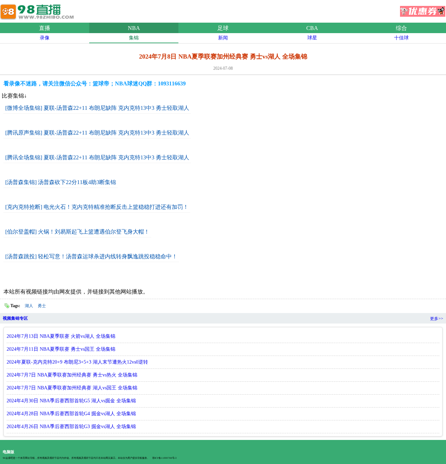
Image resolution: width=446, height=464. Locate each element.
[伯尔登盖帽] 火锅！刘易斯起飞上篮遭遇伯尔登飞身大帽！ (77, 232)
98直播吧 (38, 10)
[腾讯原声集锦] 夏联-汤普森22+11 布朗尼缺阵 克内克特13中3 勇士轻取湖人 (97, 133)
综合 (401, 28)
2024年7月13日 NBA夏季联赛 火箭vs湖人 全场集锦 (61, 336)
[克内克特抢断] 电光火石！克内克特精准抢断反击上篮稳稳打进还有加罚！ (97, 207)
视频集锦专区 (15, 318)
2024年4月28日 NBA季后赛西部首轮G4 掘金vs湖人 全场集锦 (71, 413)
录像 (44, 37)
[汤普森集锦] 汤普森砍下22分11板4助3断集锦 (60, 182)
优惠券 (422, 9)
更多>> (436, 318)
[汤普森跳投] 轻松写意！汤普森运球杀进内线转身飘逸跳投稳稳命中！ (91, 256)
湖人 (29, 305)
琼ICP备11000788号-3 (164, 458)
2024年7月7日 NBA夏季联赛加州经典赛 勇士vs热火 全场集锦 (72, 375)
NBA (134, 28)
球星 (312, 37)
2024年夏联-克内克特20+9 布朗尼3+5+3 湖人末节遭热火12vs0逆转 (77, 362)
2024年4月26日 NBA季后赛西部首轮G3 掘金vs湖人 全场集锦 (71, 426)
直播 (44, 28)
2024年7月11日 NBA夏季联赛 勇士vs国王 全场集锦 (61, 349)
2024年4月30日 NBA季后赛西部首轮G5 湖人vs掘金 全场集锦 (71, 400)
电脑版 (8, 452)
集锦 (134, 37)
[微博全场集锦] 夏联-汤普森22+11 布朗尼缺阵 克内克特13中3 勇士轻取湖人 (97, 108)
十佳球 (401, 37)
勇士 (42, 305)
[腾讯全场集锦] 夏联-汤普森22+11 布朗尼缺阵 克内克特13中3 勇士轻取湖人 (97, 157)
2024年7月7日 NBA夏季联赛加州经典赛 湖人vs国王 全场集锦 (72, 387)
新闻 (223, 37)
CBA (312, 28)
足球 (223, 28)
